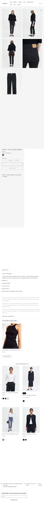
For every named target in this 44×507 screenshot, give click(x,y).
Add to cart (12, 168)
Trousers (16, 174)
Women (19, 174)
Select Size (4, 158)
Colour (3, 153)
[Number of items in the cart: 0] (41, 3)
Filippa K (12, 174)
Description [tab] (5, 270)
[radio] (3, 155)
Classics (8, 174)
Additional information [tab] (8, 316)
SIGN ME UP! (14, 500)
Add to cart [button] (7, 356)
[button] (41, 10)
